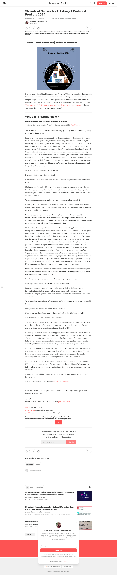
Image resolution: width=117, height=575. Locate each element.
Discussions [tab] (39, 487)
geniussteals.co (64, 401)
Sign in (111, 3)
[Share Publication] (94, 3)
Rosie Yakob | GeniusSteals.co (38, 21)
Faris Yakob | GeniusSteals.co (41, 514)
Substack (65, 381)
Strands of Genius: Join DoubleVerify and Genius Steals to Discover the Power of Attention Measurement (49, 493)
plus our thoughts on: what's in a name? (37, 512)
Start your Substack (53, 566)
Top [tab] (27, 487)
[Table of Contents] (2, 287)
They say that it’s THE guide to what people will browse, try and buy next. (53, 105)
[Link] (22, 42)
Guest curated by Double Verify (35, 497)
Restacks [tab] (37, 464)
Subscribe (102, 3)
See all (29, 534)
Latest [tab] (32, 487)
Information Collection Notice (58, 556)
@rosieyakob (30, 410)
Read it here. (75, 125)
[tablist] (33, 464)
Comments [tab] (29, 464)
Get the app (67, 566)
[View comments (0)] (33, 28)
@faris (27, 407)
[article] (58, 497)
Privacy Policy (72, 556)
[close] (76, 522)
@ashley (28, 413)
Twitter (56, 381)
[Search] (90, 3)
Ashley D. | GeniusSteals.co (40, 499)
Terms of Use (67, 554)
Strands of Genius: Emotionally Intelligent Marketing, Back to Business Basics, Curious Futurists (49, 508)
